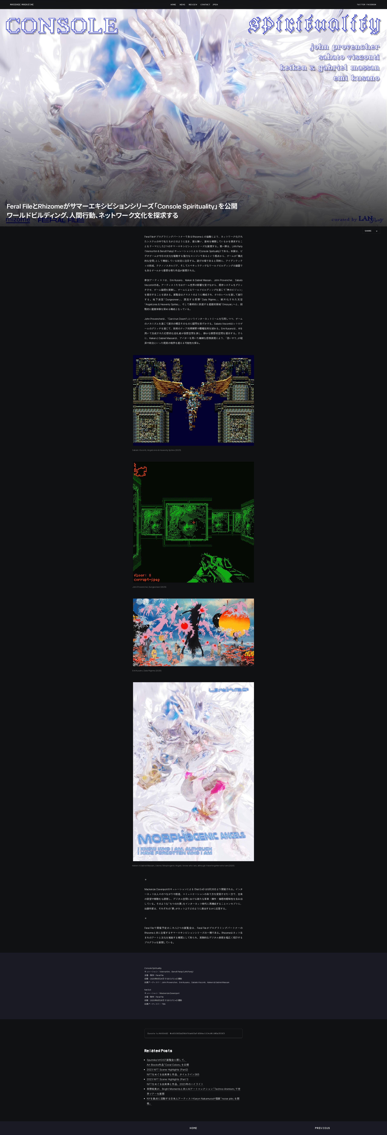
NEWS (182, 4)
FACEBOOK (371, 4)
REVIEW (193, 4)
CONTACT (205, 4)
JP (213, 4)
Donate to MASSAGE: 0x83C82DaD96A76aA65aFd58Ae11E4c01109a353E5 (186, 1033)
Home (193, 1128)
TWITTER (361, 4)
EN (216, 4)
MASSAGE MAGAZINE (22, 4)
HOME (173, 4)
